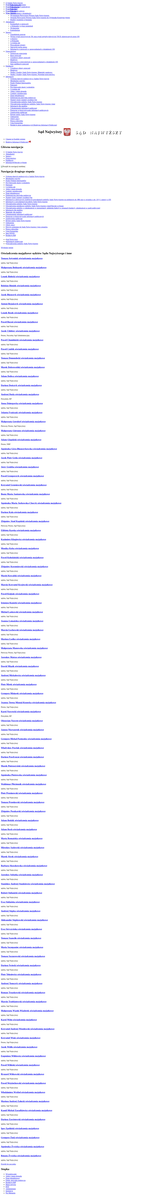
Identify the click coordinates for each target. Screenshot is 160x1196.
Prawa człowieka (16, 121)
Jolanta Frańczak (21, 412)
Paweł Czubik (20, 349)
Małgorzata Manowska (24, 648)
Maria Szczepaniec (22, 947)
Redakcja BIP (11, 1182)
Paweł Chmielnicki (22, 340)
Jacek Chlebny (20, 331)
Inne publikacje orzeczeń (19, 64)
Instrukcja (9, 1191)
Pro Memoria (10, 1193)
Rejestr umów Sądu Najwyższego (22, 115)
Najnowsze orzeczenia (18, 53)
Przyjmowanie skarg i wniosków (22, 87)
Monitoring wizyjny (17, 81)
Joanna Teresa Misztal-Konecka (28, 702)
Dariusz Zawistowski (23, 1119)
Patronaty (13, 85)
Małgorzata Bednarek (23, 267)
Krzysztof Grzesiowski (24, 485)
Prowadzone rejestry (17, 45)
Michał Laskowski (22, 612)
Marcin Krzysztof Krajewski (26, 584)
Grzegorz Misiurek (22, 693)
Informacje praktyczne (14, 242)
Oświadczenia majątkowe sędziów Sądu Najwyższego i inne (32, 104)
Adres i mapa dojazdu (18, 91)
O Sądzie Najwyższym (14, 3)
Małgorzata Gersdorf (23, 421)
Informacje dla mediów (18, 106)
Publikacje (9, 66)
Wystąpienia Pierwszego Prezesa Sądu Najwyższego (29, 16)
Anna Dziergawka (22, 403)
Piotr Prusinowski (22, 793)
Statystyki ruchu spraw (18, 47)
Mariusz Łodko (20, 639)
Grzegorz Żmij (20, 1137)
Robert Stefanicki (21, 893)
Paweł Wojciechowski (23, 1083)
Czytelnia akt (15, 43)
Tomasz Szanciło (21, 938)
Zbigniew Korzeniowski (24, 566)
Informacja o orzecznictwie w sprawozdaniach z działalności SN (34, 62)
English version (15, 139)
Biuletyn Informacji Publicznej (17, 142)
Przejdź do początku (8, 1164)
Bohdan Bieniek (21, 285)
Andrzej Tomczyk (21, 983)
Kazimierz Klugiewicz (23, 539)
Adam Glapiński (21, 439)
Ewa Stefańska (20, 902)
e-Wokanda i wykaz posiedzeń (21, 26)
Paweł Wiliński (20, 1065)
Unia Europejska (16, 123)
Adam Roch (19, 829)
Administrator (11, 1189)
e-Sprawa (13, 39)
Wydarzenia (14, 28)
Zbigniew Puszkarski (23, 811)
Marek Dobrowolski (23, 367)
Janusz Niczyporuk (22, 729)
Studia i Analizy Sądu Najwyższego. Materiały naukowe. (31, 72)
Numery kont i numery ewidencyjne (23, 100)
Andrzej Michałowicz (23, 675)
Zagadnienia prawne (17, 34)
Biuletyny (14, 60)
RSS (7, 1187)
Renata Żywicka (21, 1155)
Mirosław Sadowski (22, 847)
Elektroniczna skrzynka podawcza (23, 98)
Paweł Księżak (20, 594)
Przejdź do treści (12, 9)
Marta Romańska (21, 838)
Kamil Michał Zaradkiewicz (26, 1110)
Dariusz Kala (19, 512)
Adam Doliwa (20, 376)
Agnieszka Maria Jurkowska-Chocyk (31, 503)
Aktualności (10, 22)
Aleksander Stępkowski (24, 920)
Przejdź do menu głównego (16, 5)
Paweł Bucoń (19, 322)
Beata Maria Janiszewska (25, 494)
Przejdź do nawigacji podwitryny (18, 7)
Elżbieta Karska (21, 530)
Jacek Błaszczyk (21, 294)
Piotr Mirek (19, 684)
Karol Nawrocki (21, 711)
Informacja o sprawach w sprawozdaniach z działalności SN (32, 49)
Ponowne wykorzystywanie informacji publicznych (29, 110)
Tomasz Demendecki (23, 358)
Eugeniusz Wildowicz (23, 1056)
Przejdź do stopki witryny (15, 11)
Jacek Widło (19, 1047)
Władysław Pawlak (22, 748)
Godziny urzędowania (18, 93)
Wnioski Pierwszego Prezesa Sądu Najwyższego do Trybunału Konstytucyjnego (40, 18)
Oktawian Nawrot (22, 720)
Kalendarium (15, 30)
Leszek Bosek (19, 313)
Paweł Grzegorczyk (22, 476)
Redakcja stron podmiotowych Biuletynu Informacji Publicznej (33, 125)
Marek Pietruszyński (23, 766)
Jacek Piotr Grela (21, 458)
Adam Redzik (20, 820)
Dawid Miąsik (20, 666)
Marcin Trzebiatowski (23, 1001)
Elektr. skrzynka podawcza (16, 1180)
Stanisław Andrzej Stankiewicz (28, 884)
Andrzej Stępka (20, 911)
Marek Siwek (19, 856)
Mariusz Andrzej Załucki (25, 1101)
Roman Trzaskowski (23, 992)
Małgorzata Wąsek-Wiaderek (27, 1010)
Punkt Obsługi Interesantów (20, 83)
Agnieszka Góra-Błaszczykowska (29, 449)
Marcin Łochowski (22, 630)
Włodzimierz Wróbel (23, 1092)
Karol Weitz (19, 1019)
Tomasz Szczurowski (23, 956)
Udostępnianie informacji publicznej (23, 108)
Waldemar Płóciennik (23, 784)
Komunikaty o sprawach (19, 24)
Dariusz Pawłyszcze (22, 757)
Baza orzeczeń (15, 56)
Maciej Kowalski (21, 575)
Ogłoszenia (14, 117)
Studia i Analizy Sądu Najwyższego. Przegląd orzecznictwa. (32, 74)
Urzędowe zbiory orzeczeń (20, 58)
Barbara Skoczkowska (24, 865)
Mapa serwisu (11, 13)
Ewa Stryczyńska (21, 929)
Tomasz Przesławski (22, 802)
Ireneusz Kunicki (21, 603)
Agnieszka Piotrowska (24, 775)
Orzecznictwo (11, 51)
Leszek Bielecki (20, 276)
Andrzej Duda (20, 394)
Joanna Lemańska (22, 621)
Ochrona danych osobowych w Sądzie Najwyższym (29, 79)
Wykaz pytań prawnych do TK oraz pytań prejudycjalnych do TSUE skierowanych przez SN (45, 37)
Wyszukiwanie (11, 1174)
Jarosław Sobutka (22, 874)
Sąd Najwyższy (12, 239)
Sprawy (8, 32)
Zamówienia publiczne (18, 112)
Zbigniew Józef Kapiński (25, 521)
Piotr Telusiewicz (21, 974)
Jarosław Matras (21, 657)
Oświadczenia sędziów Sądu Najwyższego (26, 102)
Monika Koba (20, 548)
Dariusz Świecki (21, 965)
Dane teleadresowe (17, 96)
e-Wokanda (14, 41)
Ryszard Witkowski (22, 1074)
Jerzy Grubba (20, 467)
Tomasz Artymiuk (22, 258)
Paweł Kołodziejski (22, 557)
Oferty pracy (15, 119)
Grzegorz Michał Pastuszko (26, 739)
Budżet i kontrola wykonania (21, 20)
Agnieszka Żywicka (22, 1146)
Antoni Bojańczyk (22, 304)
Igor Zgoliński (20, 1128)
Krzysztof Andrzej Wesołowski (27, 1029)
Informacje (10, 77)
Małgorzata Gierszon (23, 430)
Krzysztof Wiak (20, 1038)
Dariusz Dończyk (21, 385)
